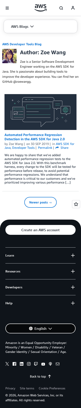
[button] (22, 26)
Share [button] (64, 147)
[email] (57, 364)
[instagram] (29, 364)
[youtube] (43, 364)
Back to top (38, 376)
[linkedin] (21, 364)
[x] (7, 364)
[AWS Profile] (72, 8)
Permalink (45, 147)
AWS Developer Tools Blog (21, 44)
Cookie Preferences (52, 388)
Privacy (10, 388)
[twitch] (36, 364)
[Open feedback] (76, 204)
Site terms (27, 388)
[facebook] (14, 364)
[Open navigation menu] (7, 8)
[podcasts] (50, 364)
